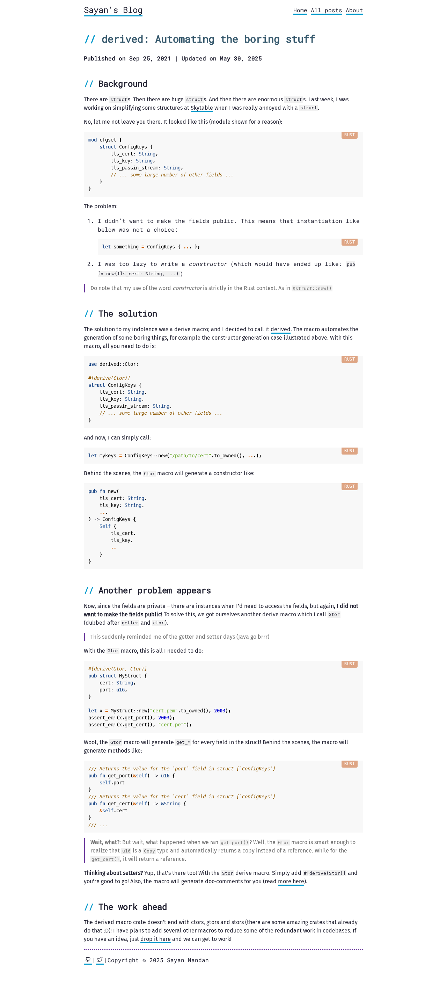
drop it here (155, 939)
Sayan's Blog (113, 9)
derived (281, 329)
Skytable (202, 107)
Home (300, 10)
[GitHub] (88, 960)
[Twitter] (100, 960)
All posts (326, 10)
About (354, 10)
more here (291, 881)
